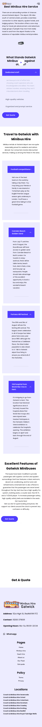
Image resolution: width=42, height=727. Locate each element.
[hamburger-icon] (38, 3)
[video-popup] (21, 62)
